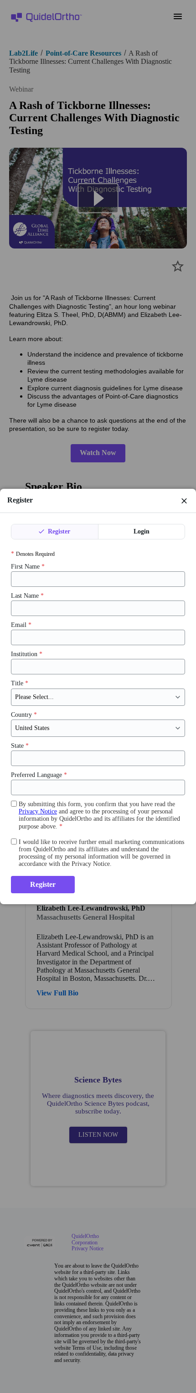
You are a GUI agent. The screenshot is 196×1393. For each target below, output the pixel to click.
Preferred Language (39, 775)
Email (21, 624)
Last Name (27, 595)
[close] (184, 500)
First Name (28, 566)
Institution (26, 654)
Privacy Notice (38, 811)
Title (19, 683)
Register (58, 531)
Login (142, 531)
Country (24, 714)
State (20, 745)
